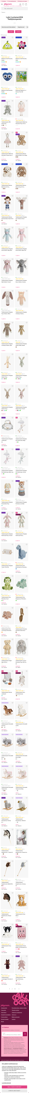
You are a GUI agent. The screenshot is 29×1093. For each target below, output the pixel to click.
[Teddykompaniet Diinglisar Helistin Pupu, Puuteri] (3, 378)
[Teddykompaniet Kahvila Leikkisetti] (2, 695)
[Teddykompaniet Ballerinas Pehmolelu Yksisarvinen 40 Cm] (17, 125)
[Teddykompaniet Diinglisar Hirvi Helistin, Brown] (16, 220)
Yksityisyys (14, 1014)
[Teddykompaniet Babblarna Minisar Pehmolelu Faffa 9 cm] (6, 61)
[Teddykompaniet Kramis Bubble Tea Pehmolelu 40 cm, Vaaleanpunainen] (16, 949)
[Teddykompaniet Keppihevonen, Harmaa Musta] (16, 885)
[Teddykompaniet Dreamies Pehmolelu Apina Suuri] (16, 632)
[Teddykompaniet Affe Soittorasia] (2, 125)
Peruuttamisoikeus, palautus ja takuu (19, 1008)
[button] (2, 4)
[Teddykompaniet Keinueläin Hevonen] (2, 727)
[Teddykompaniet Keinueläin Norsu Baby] (16, 758)
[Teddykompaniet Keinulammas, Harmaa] (2, 822)
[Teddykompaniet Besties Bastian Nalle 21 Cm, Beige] (16, 156)
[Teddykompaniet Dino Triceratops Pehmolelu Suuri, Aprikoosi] (2, 632)
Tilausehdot (3, 1010)
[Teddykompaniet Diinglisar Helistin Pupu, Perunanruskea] (4, 378)
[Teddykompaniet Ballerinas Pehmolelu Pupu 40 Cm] (16, 125)
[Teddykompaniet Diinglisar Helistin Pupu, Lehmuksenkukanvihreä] (6, 378)
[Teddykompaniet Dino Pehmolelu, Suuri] (2, 600)
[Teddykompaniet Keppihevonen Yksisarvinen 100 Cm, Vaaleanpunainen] (16, 853)
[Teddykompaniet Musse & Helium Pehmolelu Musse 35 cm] (18, 949)
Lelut (14, 23)
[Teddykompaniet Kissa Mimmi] (16, 917)
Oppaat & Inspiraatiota (5, 1014)
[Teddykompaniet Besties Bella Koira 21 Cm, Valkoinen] (18, 156)
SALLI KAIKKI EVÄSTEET (14, 1087)
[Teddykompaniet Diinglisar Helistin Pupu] (2, 378)
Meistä (2, 1021)
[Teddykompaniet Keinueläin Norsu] (4, 727)
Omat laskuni (3, 1012)
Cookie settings (4, 1017)
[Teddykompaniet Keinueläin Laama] (16, 727)
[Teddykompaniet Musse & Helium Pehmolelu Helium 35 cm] (17, 949)
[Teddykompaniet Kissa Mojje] (17, 917)
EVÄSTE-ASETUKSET (14, 1090)
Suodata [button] (11, 31)
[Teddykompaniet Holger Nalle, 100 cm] (2, 663)
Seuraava (19, 989)
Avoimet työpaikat (4, 1019)
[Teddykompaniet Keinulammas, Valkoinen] (3, 822)
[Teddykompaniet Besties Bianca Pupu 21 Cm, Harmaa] (17, 156)
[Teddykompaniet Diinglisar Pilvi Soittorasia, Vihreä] (17, 442)
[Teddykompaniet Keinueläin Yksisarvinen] (3, 727)
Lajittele (18, 31)
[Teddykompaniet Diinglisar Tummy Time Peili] (2, 568)
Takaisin (3, 12)
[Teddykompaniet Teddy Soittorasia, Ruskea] (3, 125)
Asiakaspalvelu (4, 1008)
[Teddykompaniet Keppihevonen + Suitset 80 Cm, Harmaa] (2, 853)
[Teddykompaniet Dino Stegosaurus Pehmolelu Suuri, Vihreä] (16, 600)
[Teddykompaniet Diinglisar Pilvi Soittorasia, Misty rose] (16, 442)
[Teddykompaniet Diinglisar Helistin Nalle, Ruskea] (16, 347)
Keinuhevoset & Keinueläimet (8, 27)
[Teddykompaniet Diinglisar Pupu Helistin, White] (2, 315)
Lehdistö (13, 1019)
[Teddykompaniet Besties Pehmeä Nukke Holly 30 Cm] (2, 220)
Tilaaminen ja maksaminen (17, 1012)
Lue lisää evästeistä (6, 1083)
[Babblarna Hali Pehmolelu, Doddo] (3, 61)
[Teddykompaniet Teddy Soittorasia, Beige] (5, 125)
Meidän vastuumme (15, 1017)
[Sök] (2, 8)
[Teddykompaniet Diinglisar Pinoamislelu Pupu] (2, 505)
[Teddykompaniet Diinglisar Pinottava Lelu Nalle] (16, 505)
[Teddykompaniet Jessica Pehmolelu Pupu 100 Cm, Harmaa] (16, 663)
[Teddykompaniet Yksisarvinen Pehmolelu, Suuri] (3, 600)
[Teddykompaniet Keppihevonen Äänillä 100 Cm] (17, 853)
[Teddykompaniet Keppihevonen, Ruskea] (3, 853)
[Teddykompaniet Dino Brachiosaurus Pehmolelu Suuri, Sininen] (16, 568)
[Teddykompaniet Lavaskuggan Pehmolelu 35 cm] (2, 980)
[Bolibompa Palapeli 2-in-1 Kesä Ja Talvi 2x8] (16, 93)
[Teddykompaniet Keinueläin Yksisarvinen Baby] (17, 758)
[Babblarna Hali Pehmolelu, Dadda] (2, 61)
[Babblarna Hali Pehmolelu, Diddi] (4, 61)
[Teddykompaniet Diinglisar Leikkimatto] (2, 442)
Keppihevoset (21, 27)
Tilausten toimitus (15, 1010)
